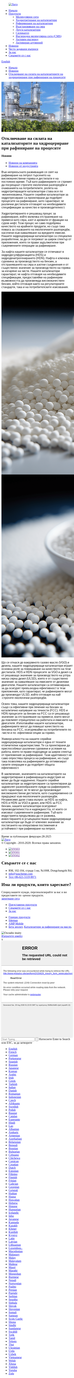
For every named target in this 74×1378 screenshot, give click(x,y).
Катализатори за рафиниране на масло (47, 926)
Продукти (15, 13)
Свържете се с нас (20, 55)
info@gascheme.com (21, 873)
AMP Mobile (16, 923)
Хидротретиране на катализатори (36, 20)
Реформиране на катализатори (34, 23)
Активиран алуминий (29, 42)
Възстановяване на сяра (30, 26)
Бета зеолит (16, 926)
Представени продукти (23, 904)
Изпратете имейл (11, 936)
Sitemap (13, 920)
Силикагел (22, 32)
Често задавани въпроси (23, 49)
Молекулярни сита (27, 16)
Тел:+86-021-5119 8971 (22, 876)
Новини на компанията (23, 162)
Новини (13, 45)
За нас (12, 52)
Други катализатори (28, 29)
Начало (13, 10)
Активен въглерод (27, 39)
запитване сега (10, 898)
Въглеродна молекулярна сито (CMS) (38, 36)
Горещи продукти (19, 917)
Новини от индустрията (23, 166)
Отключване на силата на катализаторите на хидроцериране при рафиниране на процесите (37, 76)
